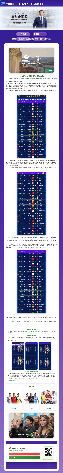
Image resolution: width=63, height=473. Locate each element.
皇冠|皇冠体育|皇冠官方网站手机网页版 (23, 39)
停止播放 (31, 435)
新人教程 (23, 34)
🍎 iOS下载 (13, 457)
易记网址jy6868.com (40, 34)
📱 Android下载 (14, 454)
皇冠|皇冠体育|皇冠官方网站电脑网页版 (40, 39)
